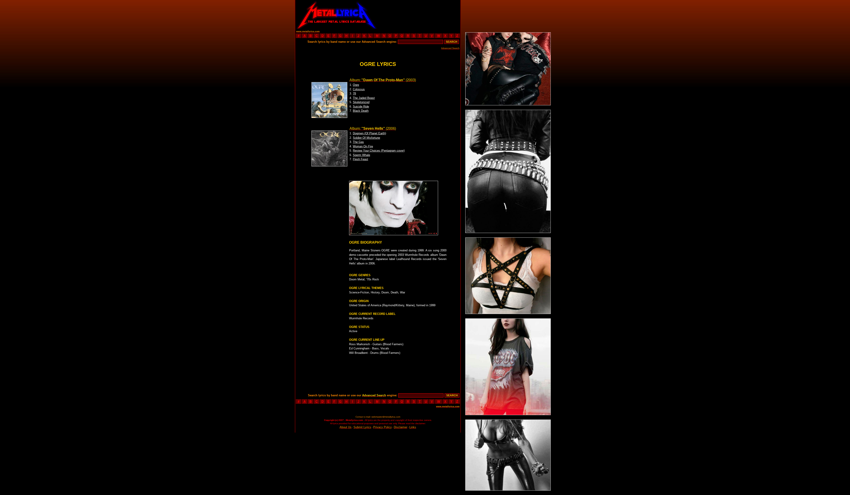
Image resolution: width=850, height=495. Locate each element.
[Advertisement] (419, 14)
